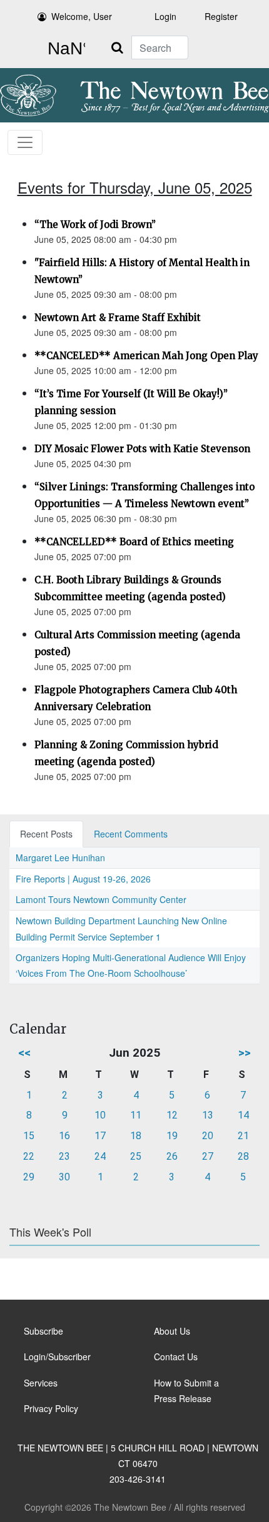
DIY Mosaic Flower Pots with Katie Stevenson (142, 449)
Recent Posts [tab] (46, 834)
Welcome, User (81, 16)
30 (64, 1177)
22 (28, 1156)
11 (135, 1115)
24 (100, 1156)
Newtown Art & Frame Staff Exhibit (117, 318)
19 (172, 1136)
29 (28, 1177)
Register (221, 16)
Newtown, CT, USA (64, 48)
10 (100, 1115)
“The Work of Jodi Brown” (95, 224)
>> (244, 1052)
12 (172, 1115)
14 (243, 1115)
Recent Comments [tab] (131, 834)
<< (24, 1052)
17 (100, 1136)
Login (165, 16)
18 (135, 1136)
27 (207, 1156)
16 (64, 1136)
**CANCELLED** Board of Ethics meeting (134, 542)
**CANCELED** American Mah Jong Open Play (146, 356)
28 (243, 1156)
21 (243, 1136)
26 (172, 1156)
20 (207, 1136)
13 (207, 1115)
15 (28, 1136)
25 (135, 1156)
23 (64, 1156)
